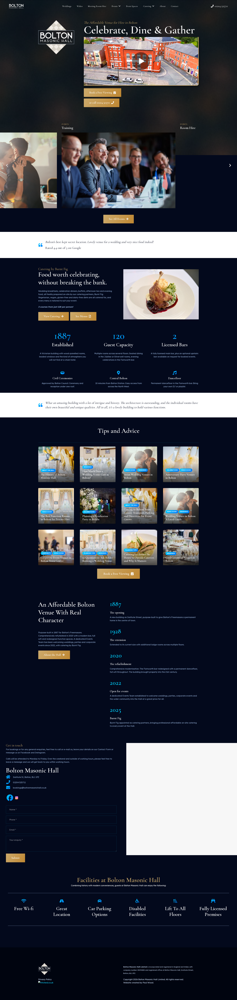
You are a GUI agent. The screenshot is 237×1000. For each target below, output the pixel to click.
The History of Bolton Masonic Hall (53, 476)
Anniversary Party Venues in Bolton (180, 476)
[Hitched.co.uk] (45, 982)
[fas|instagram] (16, 798)
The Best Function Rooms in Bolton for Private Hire (55, 517)
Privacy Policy (45, 979)
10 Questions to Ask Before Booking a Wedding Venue (97, 559)
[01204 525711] (9, 782)
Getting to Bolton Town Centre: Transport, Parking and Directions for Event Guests (139, 514)
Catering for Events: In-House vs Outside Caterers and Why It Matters (139, 558)
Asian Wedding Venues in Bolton (138, 476)
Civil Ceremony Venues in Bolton (180, 559)
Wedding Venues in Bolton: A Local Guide (181, 517)
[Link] (16, 6)
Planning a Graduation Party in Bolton (95, 517)
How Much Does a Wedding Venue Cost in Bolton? (95, 475)
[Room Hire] (118, 165)
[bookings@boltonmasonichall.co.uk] (9, 788)
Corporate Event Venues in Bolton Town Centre (56, 559)
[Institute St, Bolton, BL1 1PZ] (9, 777)
